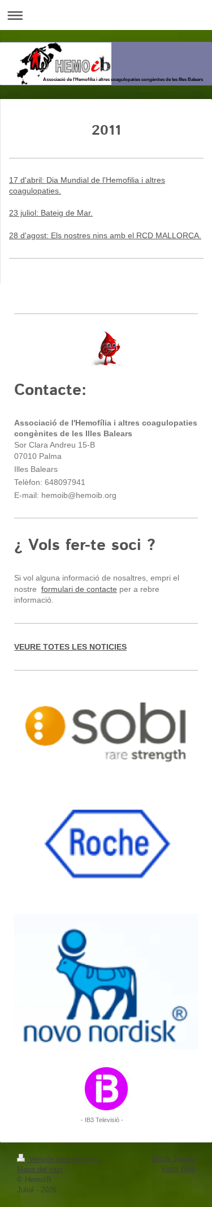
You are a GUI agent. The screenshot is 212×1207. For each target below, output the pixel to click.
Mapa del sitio (40, 1169)
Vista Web (178, 1169)
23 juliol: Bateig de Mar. (51, 212)
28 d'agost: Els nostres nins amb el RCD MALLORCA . (105, 235)
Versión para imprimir (64, 1159)
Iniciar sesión (173, 1158)
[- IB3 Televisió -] (106, 1088)
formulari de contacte (79, 589)
